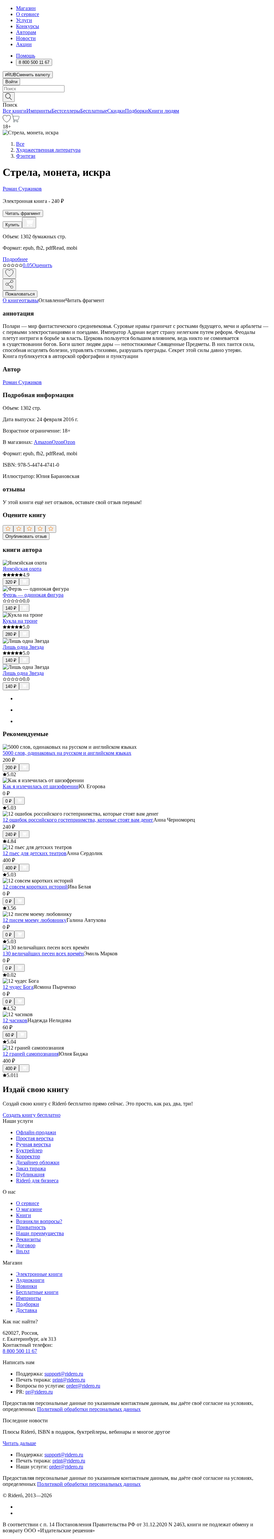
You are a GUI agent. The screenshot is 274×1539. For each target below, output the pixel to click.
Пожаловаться (20, 294)
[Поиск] (9, 97)
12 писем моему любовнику (34, 920)
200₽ (10, 767)
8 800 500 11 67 (20, 1351)
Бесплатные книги (37, 1292)
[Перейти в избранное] (7, 120)
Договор (25, 1245)
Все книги (14, 111)
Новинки (26, 1286)
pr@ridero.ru (39, 1392)
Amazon (43, 442)
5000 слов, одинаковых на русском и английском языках (67, 753)
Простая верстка (34, 1138)
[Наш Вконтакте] (19, 1507)
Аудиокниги (30, 1280)
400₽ (10, 867)
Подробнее (15, 259)
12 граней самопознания (30, 1054)
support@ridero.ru (63, 1374)
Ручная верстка (33, 1144)
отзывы (29, 300)
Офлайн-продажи (36, 1132)
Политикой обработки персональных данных (89, 1409)
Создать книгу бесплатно (31, 1115)
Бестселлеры (65, 111)
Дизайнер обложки (37, 1162)
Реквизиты (28, 1239)
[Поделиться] (9, 284)
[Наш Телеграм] (19, 1513)
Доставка (26, 1310)
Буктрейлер (29, 1150)
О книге (12, 300)
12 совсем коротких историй (35, 887)
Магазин (26, 8)
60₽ (9, 1035)
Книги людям (163, 111)
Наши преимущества (40, 1233)
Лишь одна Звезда (23, 647)
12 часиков (15, 1020)
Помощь (25, 55)
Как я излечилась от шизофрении (41, 786)
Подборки (136, 111)
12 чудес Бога (18, 987)
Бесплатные (93, 111)
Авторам (26, 32)
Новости (26, 38)
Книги (23, 1215)
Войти (11, 81)
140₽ (10, 608)
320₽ (10, 582)
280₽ (10, 634)
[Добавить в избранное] (9, 273)
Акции (24, 44)
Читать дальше (19, 1443)
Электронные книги (39, 1274)
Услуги (24, 20)
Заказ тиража (31, 1168)
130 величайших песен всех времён (43, 953)
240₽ (10, 834)
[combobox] (137, 88)
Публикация (30, 1174)
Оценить (42, 265)
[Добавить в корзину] (29, 222)
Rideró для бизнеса (37, 1180)
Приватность (31, 1227)
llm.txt (22, 1251)
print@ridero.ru (68, 1380)
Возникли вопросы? (39, 1221)
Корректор (28, 1156)
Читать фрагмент (22, 213)
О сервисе (27, 14)
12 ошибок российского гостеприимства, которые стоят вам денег (78, 820)
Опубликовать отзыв (26, 536)
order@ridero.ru (83, 1386)
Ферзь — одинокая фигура (33, 595)
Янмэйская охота (22, 569)
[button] (137, 96)
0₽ (8, 801)
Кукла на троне (20, 621)
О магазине (29, 1209)
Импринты (38, 111)
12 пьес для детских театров (34, 853)
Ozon (57, 442)
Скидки (116, 111)
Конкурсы (27, 26)
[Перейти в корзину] (15, 120)
